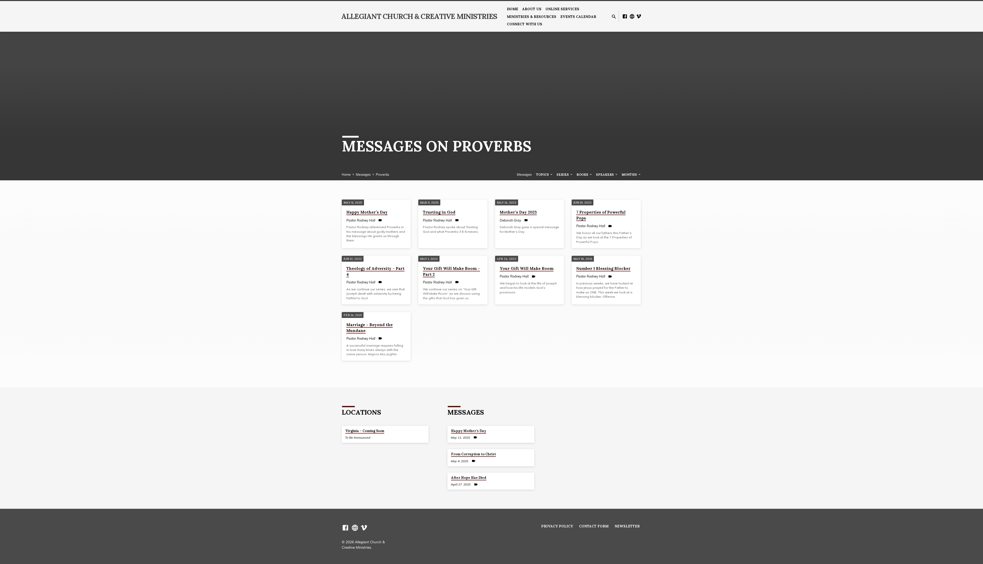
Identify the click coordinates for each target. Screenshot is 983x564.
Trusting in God (439, 212)
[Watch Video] (380, 220)
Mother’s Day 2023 (518, 212)
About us (531, 9)
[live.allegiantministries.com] (632, 16)
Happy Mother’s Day (367, 212)
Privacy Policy (557, 526)
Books (582, 174)
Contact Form (593, 526)
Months (630, 174)
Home (512, 9)
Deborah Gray (510, 220)
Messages (363, 174)
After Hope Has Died (468, 477)
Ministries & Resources (531, 16)
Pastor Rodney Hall (360, 220)
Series (563, 174)
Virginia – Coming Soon (364, 431)
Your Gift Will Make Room (526, 268)
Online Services (562, 9)
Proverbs (382, 174)
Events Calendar (578, 16)
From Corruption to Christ (473, 454)
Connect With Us (524, 24)
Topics (543, 174)
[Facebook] (625, 16)
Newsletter (627, 526)
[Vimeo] (639, 16)
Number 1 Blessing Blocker (603, 268)
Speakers (605, 174)
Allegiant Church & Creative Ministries (419, 16)
